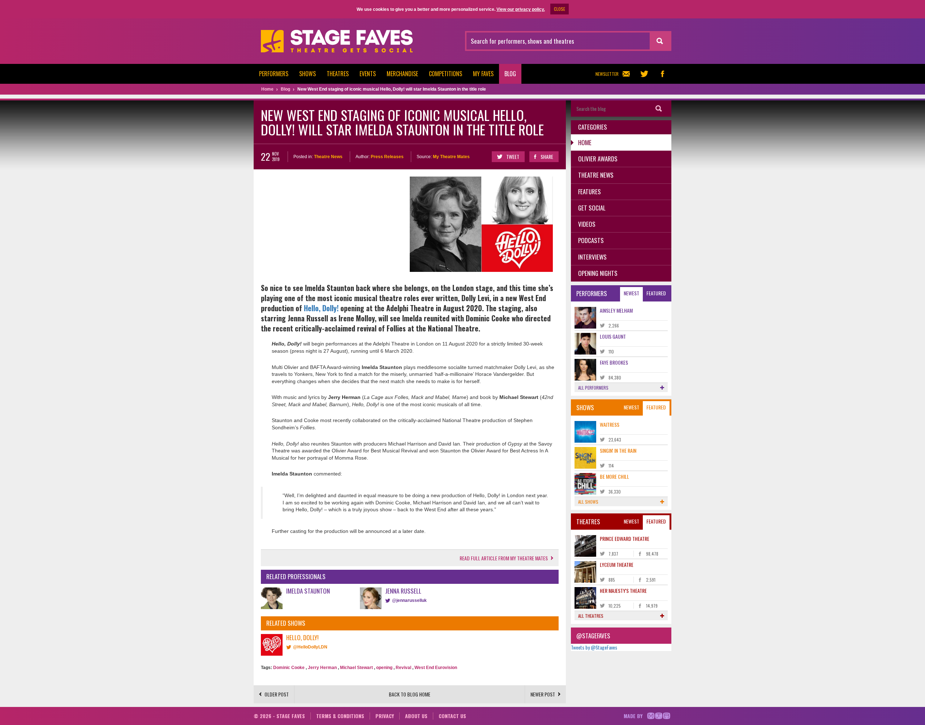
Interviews (592, 256)
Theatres (338, 73)
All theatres (590, 616)
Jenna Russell (403, 590)
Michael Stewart (356, 667)
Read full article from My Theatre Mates (504, 558)
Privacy (384, 716)
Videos (586, 224)
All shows (588, 502)
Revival (403, 667)
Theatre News (328, 156)
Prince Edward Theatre (624, 538)
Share (547, 156)
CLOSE (559, 9)
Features (589, 191)
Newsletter (607, 74)
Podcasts (591, 240)
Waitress (609, 424)
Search (658, 108)
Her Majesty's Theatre (623, 590)
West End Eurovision (435, 667)
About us (416, 716)
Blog (510, 73)
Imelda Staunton (308, 590)
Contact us (452, 716)
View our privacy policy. (520, 9)
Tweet (512, 156)
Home (584, 142)
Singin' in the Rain (618, 450)
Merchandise (402, 73)
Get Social (592, 207)
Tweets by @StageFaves (594, 647)
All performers (593, 388)
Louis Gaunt (613, 336)
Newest (631, 293)
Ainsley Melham (616, 310)
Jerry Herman (322, 667)
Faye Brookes (614, 362)
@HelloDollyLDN (310, 647)
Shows (307, 73)
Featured (656, 293)
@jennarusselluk (409, 600)
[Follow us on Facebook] (662, 74)
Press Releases (387, 156)
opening (384, 667)
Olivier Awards (598, 158)
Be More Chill (614, 476)
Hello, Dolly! (321, 308)
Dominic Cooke (289, 667)
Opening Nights (598, 273)
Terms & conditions (340, 716)
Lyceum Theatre (616, 564)
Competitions (445, 73)
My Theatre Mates (451, 156)
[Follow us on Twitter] (644, 74)
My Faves (483, 73)
